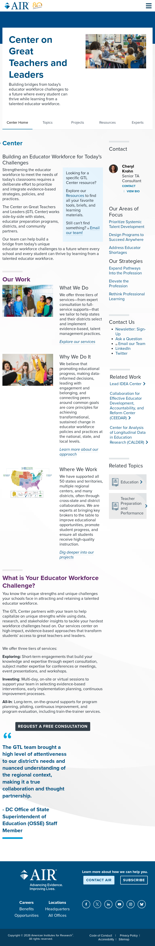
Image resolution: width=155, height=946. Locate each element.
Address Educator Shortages (125, 250)
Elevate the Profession (119, 284)
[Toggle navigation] (149, 6)
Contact (128, 186)
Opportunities (27, 915)
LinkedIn (123, 348)
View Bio (133, 191)
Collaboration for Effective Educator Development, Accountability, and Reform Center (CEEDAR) (127, 405)
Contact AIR (99, 880)
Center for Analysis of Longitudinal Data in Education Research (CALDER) (128, 435)
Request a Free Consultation (53, 726)
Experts (137, 122)
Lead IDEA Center (125, 384)
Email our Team (131, 343)
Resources (107, 122)
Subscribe (134, 880)
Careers (26, 902)
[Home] (23, 5)
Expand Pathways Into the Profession (125, 271)
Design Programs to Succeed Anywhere (126, 237)
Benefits (26, 909)
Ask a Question (128, 339)
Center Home (17, 122)
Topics (47, 122)
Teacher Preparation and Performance (132, 506)
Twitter (121, 353)
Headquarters (57, 909)
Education (129, 482)
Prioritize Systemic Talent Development (126, 224)
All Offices (57, 915)
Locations (57, 902)
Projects (77, 122)
